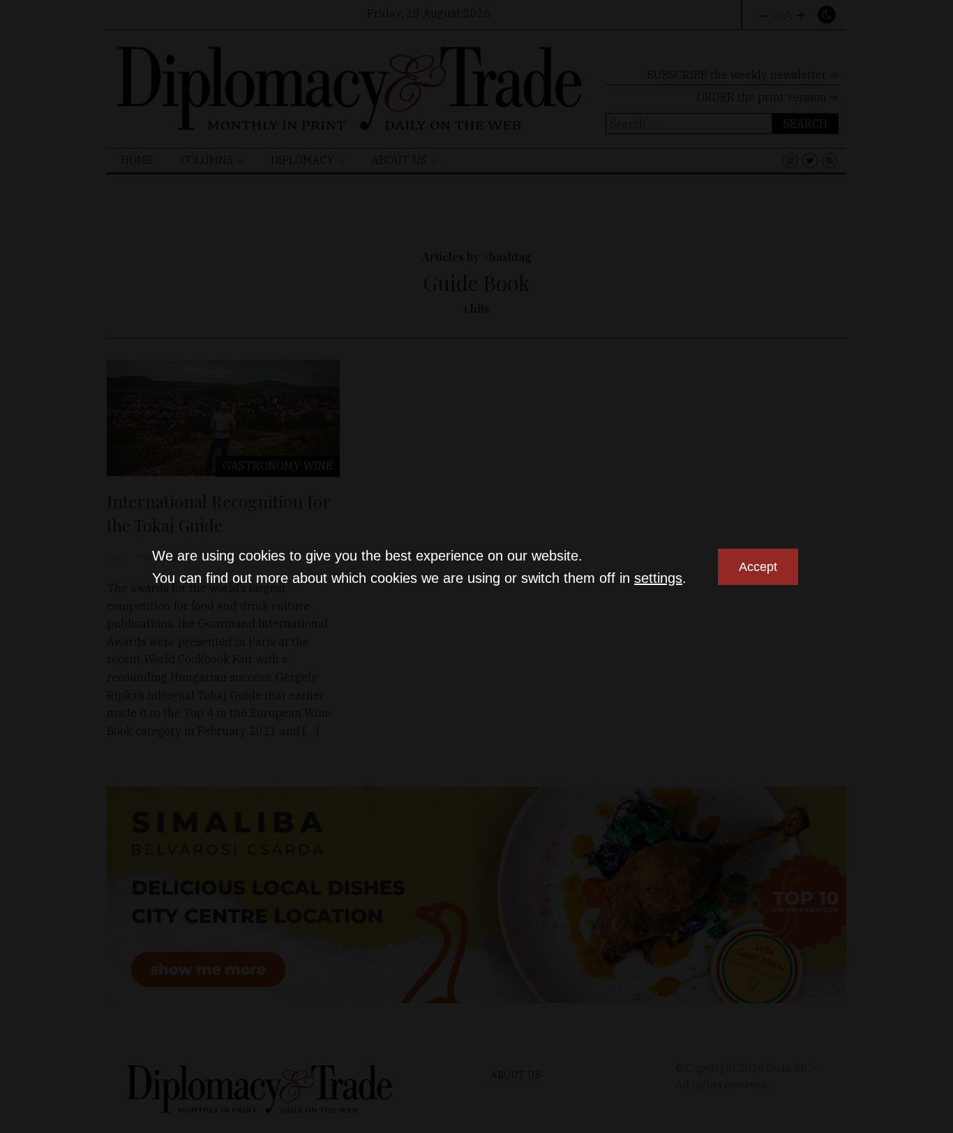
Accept (758, 567)
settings (658, 578)
